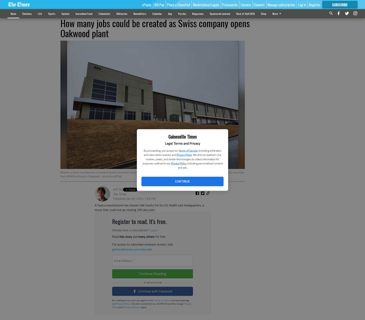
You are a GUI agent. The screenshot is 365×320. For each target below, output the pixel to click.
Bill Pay (159, 4)
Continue (182, 181)
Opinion (65, 14)
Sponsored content (220, 14)
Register (315, 4)
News (13, 14)
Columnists (104, 14)
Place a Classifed (178, 4)
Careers (246, 4)
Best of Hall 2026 (245, 14)
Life (40, 14)
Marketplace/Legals (206, 4)
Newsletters (139, 14)
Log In (302, 4)
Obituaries (121, 14)
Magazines (198, 14)
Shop (263, 14)
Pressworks (230, 4)
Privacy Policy (184, 155)
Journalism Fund (83, 14)
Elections (27, 14)
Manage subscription (281, 4)
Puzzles (182, 14)
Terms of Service (188, 151)
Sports (51, 14)
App (170, 14)
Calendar (157, 14)
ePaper (147, 4)
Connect (259, 4)
